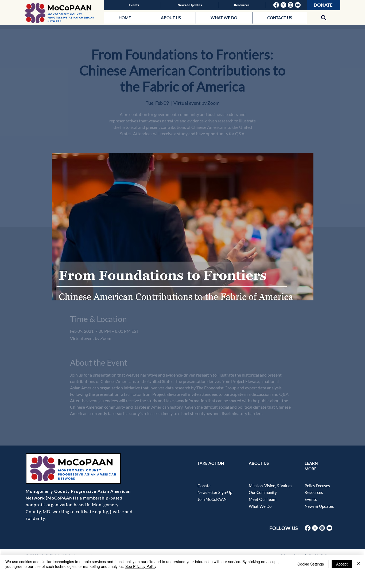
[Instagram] (290, 5)
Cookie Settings (310, 564)
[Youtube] (298, 5)
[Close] (358, 564)
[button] (323, 18)
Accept (342, 564)
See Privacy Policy (140, 566)
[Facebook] (276, 5)
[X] (283, 5)
